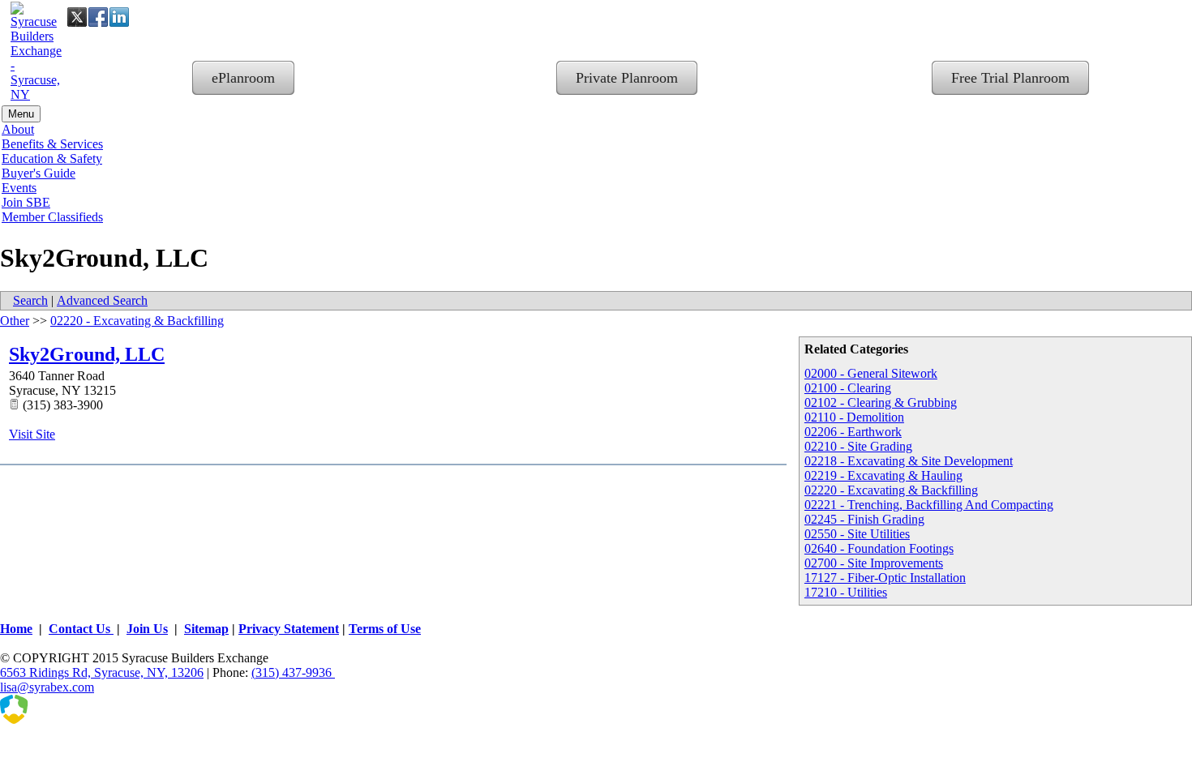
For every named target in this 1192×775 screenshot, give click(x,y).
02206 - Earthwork (853, 432)
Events (19, 188)
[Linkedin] (119, 17)
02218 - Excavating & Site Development (908, 461)
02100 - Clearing (847, 388)
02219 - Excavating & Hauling (883, 475)
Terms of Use (385, 629)
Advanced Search (102, 300)
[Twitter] (77, 17)
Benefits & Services (52, 144)
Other (14, 321)
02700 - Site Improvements (873, 563)
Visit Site (32, 434)
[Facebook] (98, 17)
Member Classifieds (52, 217)
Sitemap (206, 629)
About (18, 129)
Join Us (147, 629)
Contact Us (81, 629)
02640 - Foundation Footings (879, 548)
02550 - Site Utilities (857, 534)
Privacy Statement (288, 629)
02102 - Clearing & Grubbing (880, 402)
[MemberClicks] (81, 719)
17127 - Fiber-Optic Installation (885, 577)
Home (16, 629)
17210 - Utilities (845, 592)
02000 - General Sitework (870, 373)
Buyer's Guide (38, 173)
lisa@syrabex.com (47, 687)
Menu (21, 114)
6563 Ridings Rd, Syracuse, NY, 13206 (102, 672)
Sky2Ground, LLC (87, 354)
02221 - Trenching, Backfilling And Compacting (928, 505)
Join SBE (26, 202)
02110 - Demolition (854, 417)
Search (30, 300)
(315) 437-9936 (293, 672)
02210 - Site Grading (858, 446)
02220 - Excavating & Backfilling (891, 490)
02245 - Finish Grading (864, 519)
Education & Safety (52, 158)
